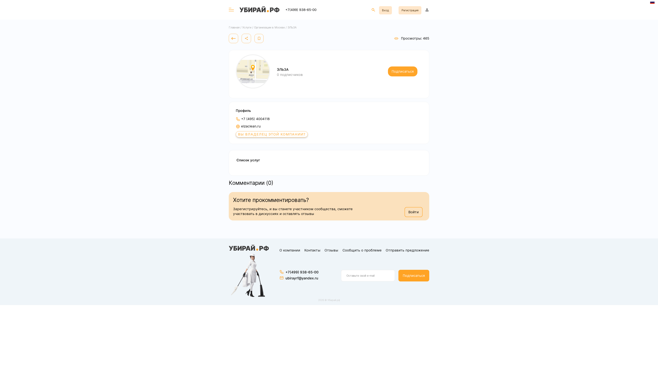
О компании (289, 250)
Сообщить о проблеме (362, 250)
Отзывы (331, 250)
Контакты (312, 250)
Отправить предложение (407, 250)
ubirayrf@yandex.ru (301, 278)
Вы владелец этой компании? (272, 134)
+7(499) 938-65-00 (300, 10)
